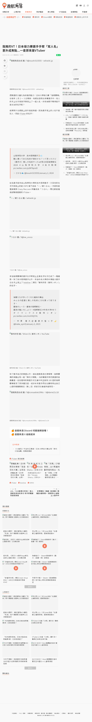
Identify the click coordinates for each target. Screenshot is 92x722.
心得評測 (17, 12)
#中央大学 (46, 309)
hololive (23, 483)
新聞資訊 (28, 12)
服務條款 (37, 713)
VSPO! (31, 483)
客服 (24, 713)
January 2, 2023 (33, 324)
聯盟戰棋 (69, 17)
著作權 (43, 713)
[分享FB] (4, 60)
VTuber (13, 483)
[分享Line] (4, 66)
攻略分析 (5, 12)
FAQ (20, 713)
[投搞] (77, 5)
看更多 (30, 587)
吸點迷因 (58, 17)
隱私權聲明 (49, 713)
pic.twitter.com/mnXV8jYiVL (25, 316)
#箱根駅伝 (37, 309)
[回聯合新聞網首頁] (4, 6)
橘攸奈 (37, 17)
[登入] (84, 5)
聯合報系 (57, 713)
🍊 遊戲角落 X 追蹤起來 (23, 434)
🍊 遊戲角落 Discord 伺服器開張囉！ (30, 430)
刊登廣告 (14, 713)
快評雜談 (39, 12)
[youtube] (81, 5)
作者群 (84, 12)
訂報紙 (64, 713)
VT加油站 (62, 12)
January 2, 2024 (47, 173)
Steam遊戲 (47, 17)
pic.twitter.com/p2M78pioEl (25, 168)
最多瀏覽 (66, 134)
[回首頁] (12, 6)
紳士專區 (51, 12)
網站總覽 (77, 713)
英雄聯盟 (27, 17)
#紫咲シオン (46, 313)
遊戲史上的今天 (82, 17)
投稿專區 (74, 12)
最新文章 (66, 88)
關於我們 (70, 713)
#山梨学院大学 (30, 165)
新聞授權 (30, 713)
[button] (88, 5)
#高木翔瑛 (49, 165)
